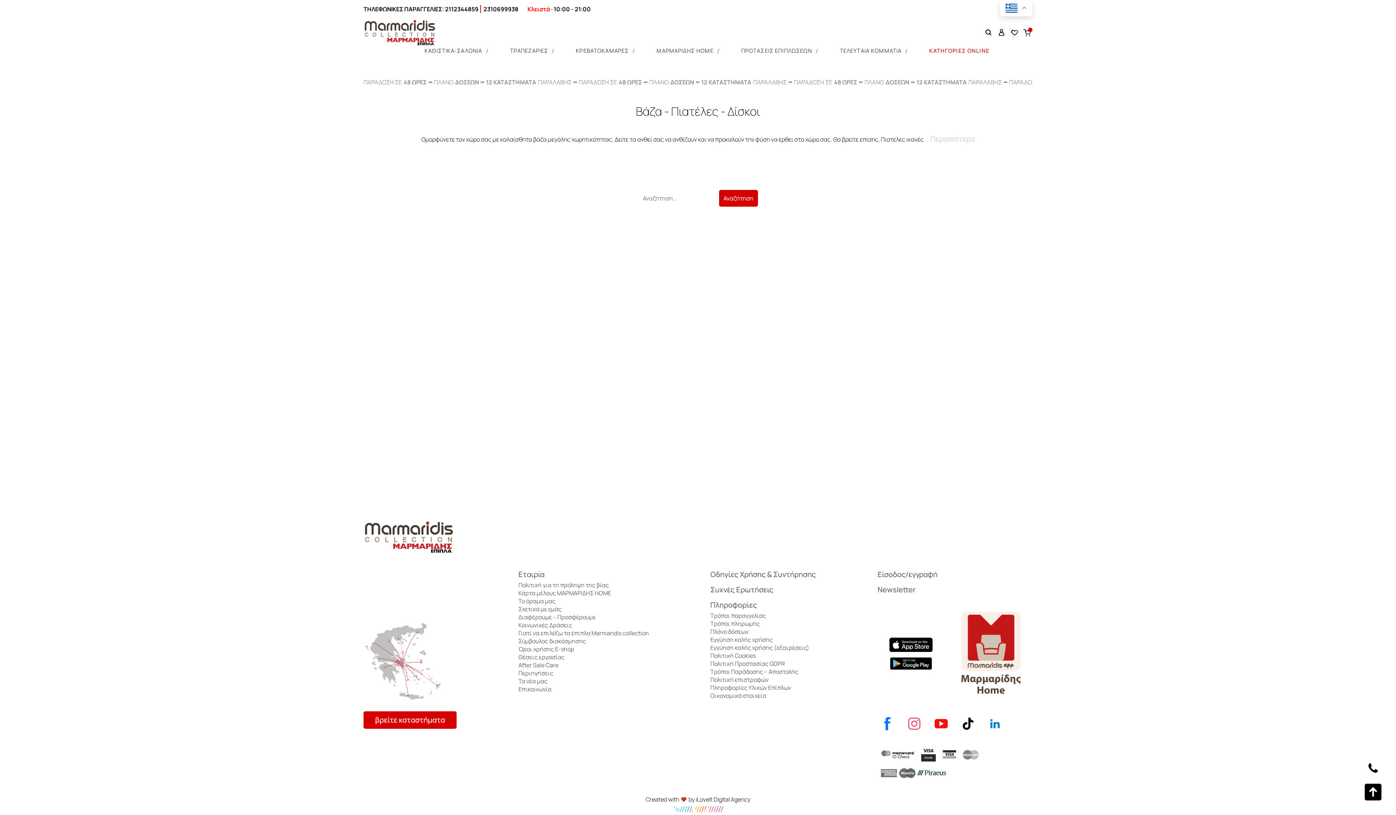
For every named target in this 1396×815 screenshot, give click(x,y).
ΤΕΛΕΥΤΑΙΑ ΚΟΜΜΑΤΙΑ (871, 51)
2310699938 (501, 9)
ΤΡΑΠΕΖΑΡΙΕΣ (529, 51)
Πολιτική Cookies (733, 656)
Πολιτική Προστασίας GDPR (747, 664)
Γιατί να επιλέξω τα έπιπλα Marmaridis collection (583, 633)
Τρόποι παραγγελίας (738, 616)
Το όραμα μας (536, 601)
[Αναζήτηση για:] (678, 198)
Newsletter (896, 590)
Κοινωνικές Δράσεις (545, 625)
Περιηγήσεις (535, 673)
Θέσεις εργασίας (541, 657)
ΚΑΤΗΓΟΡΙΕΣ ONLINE (959, 51)
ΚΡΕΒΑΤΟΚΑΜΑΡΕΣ (602, 51)
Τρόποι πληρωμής (735, 624)
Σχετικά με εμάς (540, 609)
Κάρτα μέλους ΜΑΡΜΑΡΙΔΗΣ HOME (564, 593)
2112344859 (461, 9)
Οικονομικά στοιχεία (738, 696)
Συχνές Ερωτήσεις (741, 590)
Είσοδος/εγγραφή (908, 574)
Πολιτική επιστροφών (739, 680)
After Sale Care (538, 665)
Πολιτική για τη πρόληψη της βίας (563, 585)
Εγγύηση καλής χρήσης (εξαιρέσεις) (759, 648)
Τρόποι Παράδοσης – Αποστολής (754, 672)
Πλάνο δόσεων (729, 632)
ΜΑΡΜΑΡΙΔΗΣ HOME (685, 51)
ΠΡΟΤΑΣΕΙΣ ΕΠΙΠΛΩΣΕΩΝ (776, 51)
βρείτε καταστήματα (410, 720)
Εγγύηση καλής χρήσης (741, 640)
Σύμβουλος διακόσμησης (552, 641)
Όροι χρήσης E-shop (546, 649)
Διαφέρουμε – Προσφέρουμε (557, 617)
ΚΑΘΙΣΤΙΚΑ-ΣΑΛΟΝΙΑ (453, 51)
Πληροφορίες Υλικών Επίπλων (750, 688)
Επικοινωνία (534, 689)
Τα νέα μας (532, 681)
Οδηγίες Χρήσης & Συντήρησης (763, 574)
